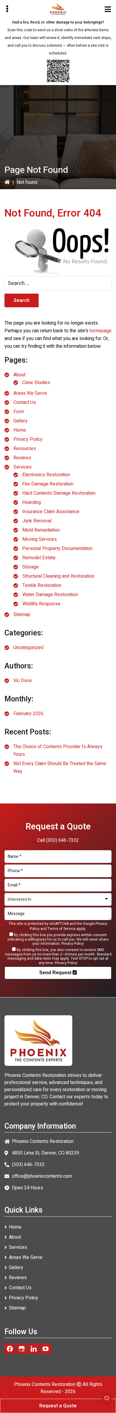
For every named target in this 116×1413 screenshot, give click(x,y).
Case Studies (36, 382)
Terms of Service (62, 928)
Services (22, 467)
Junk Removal (36, 520)
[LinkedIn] (33, 1348)
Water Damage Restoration (50, 594)
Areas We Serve (30, 393)
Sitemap (21, 614)
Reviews (22, 457)
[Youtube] (45, 1348)
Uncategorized (28, 647)
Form (18, 411)
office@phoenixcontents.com (42, 1176)
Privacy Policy (28, 439)
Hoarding (31, 502)
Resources (24, 448)
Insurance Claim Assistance (50, 511)
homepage (101, 330)
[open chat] (104, 1401)
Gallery (20, 420)
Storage (30, 567)
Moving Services (39, 539)
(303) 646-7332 (62, 840)
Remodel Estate (39, 557)
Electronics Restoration (46, 474)
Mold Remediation (41, 530)
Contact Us (24, 402)
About (19, 374)
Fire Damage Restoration (47, 484)
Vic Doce (22, 680)
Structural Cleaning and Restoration (58, 576)
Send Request (56, 972)
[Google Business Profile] (21, 1348)
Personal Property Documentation (57, 548)
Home (19, 430)
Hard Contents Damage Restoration (58, 493)
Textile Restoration (41, 585)
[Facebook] (9, 1348)
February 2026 (28, 713)
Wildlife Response (41, 603)
